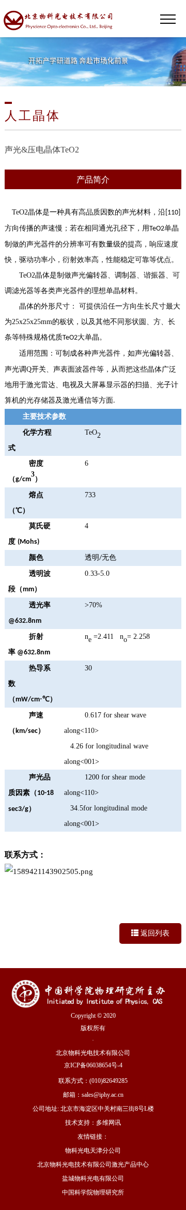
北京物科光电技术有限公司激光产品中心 (93, 1164)
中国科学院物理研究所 (93, 1192)
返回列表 (153, 933)
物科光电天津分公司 (93, 1150)
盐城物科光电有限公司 (93, 1178)
